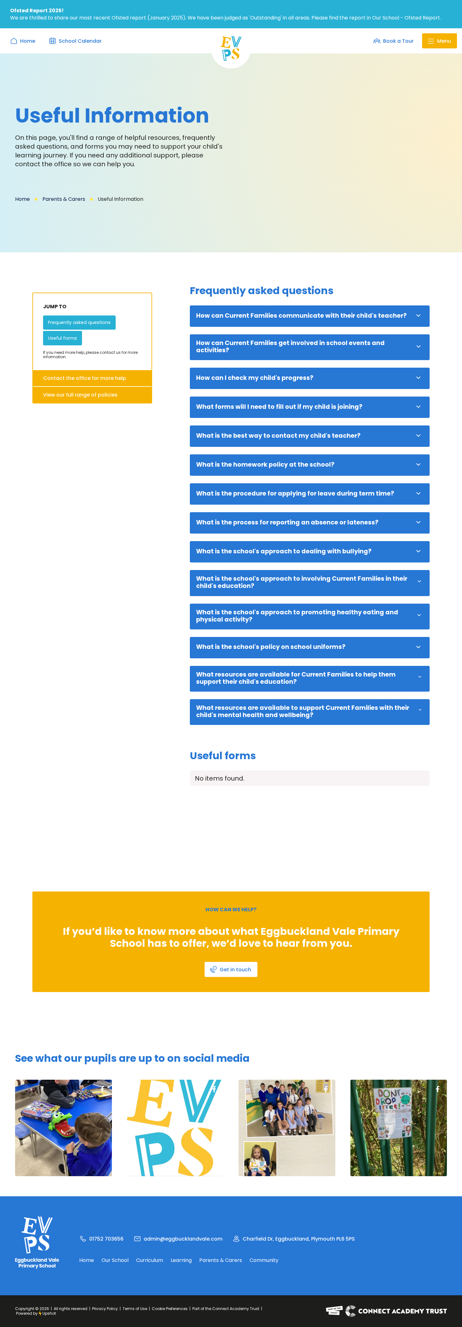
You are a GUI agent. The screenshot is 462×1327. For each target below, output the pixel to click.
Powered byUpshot (36, 1313)
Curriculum (149, 1260)
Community (264, 1260)
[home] (231, 48)
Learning (181, 1260)
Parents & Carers (63, 199)
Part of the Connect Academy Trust (225, 1308)
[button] (439, 40)
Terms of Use (135, 1308)
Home (22, 199)
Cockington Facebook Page (102, 1089)
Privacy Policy (105, 1308)
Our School (115, 1260)
